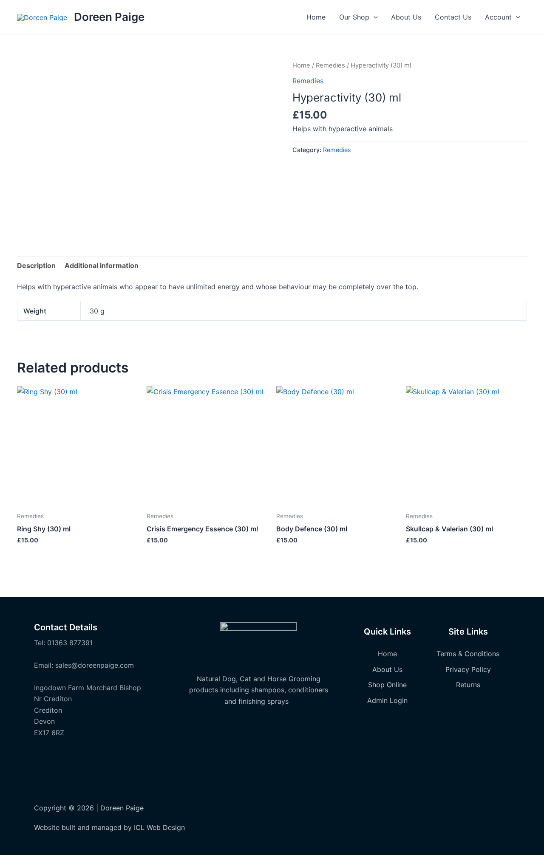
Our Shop (354, 17)
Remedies (330, 65)
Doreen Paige (109, 16)
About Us (406, 17)
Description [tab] (36, 265)
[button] (373, 17)
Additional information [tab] (102, 265)
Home (316, 17)
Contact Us (453, 17)
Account (498, 17)
